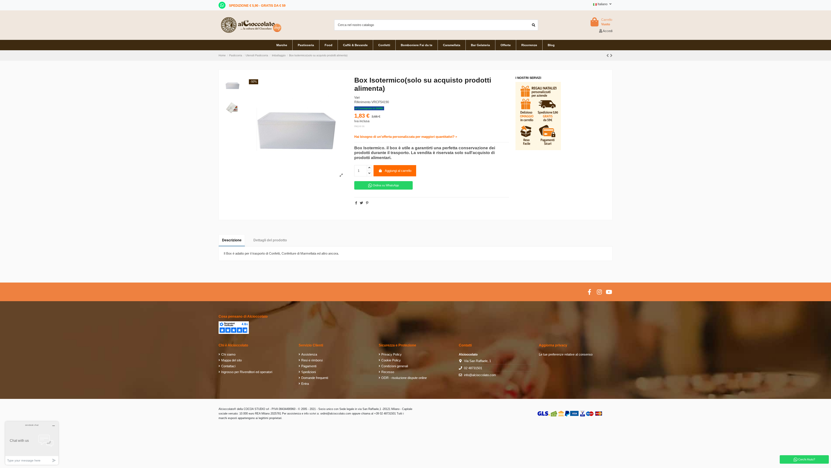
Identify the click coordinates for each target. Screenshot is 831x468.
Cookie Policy (391, 360)
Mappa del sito (231, 360)
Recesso (387, 372)
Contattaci (228, 366)
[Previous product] (608, 55)
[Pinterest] (367, 203)
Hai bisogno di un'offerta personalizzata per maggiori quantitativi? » (405, 136)
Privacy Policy (391, 354)
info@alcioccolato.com (480, 375)
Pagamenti (308, 366)
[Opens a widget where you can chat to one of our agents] (32, 443)
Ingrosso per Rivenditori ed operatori (246, 372)
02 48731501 (473, 368)
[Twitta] (361, 203)
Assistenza (309, 354)
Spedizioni (308, 372)
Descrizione (232, 240)
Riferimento (362, 102)
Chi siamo (228, 354)
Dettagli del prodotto (270, 240)
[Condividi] (356, 203)
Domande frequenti (314, 378)
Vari (357, 97)
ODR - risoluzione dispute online (404, 378)
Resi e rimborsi (312, 360)
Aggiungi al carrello (398, 170)
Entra (305, 383)
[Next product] (611, 55)
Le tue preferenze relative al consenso (566, 354)
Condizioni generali (394, 366)
